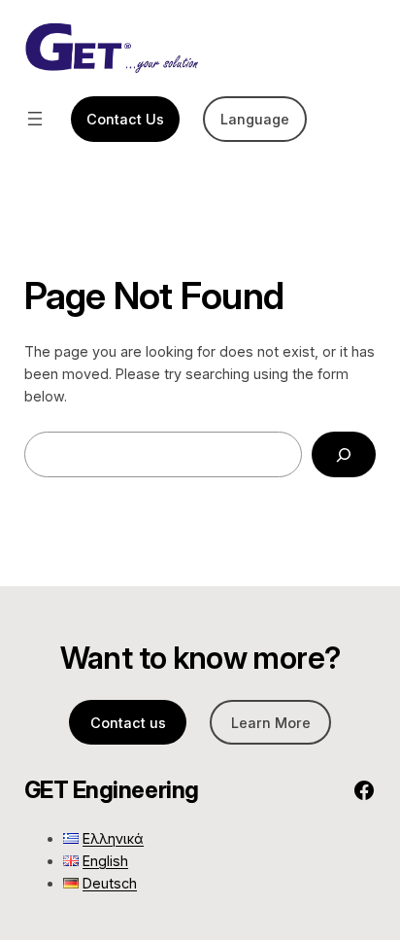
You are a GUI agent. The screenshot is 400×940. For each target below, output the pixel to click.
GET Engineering (111, 790)
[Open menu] (35, 118)
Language (254, 119)
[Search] (344, 454)
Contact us (128, 722)
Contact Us (125, 119)
